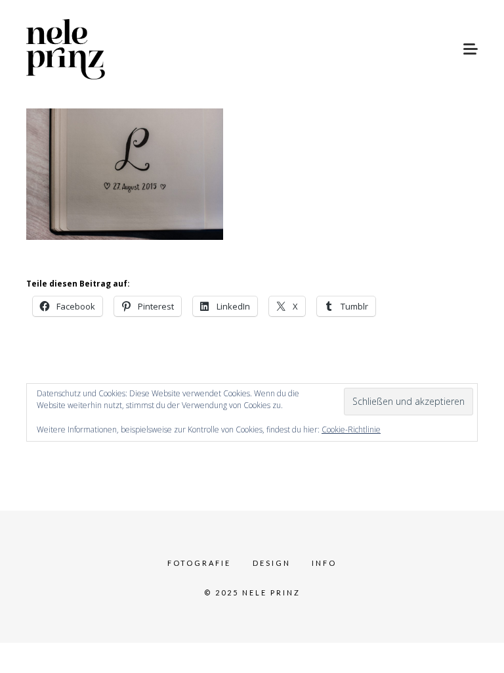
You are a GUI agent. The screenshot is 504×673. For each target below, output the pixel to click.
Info (324, 563)
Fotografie (199, 563)
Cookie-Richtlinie (351, 429)
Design (272, 563)
